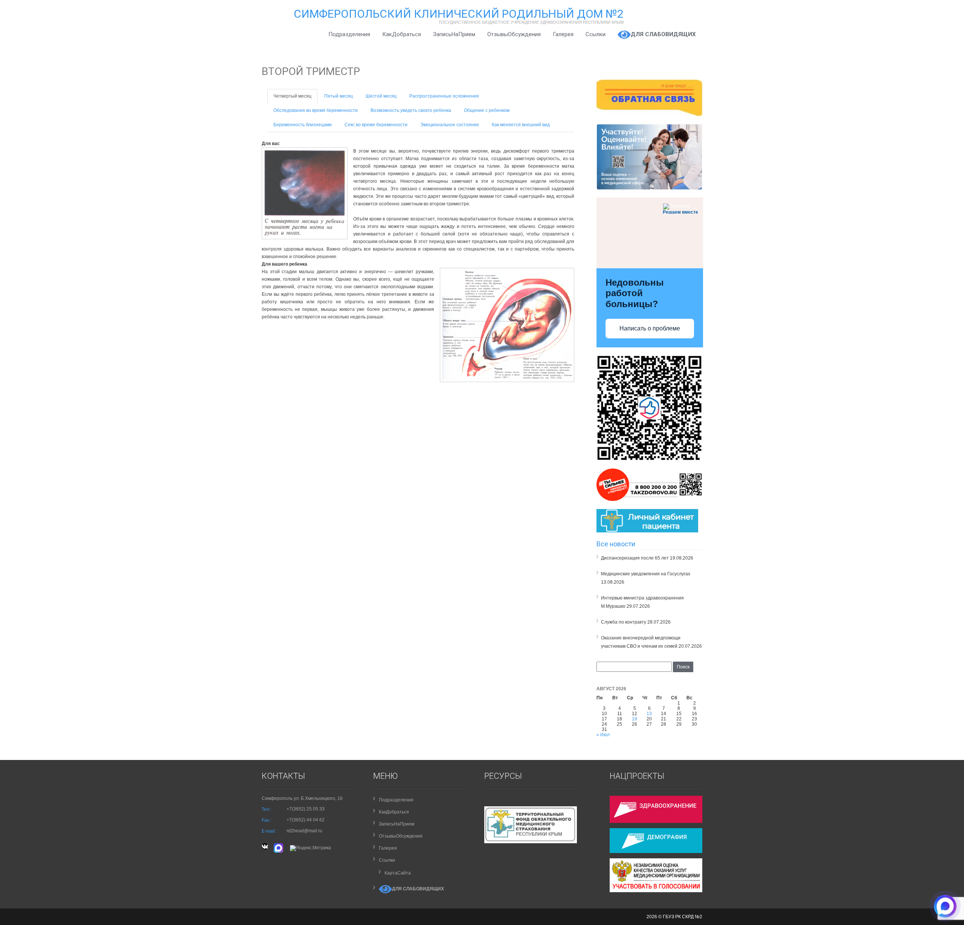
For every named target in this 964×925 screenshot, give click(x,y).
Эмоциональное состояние (449, 124)
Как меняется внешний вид (521, 124)
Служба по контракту (623, 622)
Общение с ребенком (486, 110)
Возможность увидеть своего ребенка (411, 110)
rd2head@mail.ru (304, 830)
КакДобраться (401, 34)
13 (649, 713)
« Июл (603, 734)
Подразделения (349, 34)
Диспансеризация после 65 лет (635, 558)
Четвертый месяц (292, 96)
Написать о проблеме (649, 328)
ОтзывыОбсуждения (514, 34)
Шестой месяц (381, 96)
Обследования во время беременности (315, 110)
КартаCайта (397, 873)
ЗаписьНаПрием (454, 34)
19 (634, 719)
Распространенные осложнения (444, 96)
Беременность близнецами (302, 124)
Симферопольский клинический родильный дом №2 (459, 13)
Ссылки (596, 34)
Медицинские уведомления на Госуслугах (645, 573)
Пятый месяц (338, 96)
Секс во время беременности (376, 124)
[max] (279, 847)
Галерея (563, 34)
